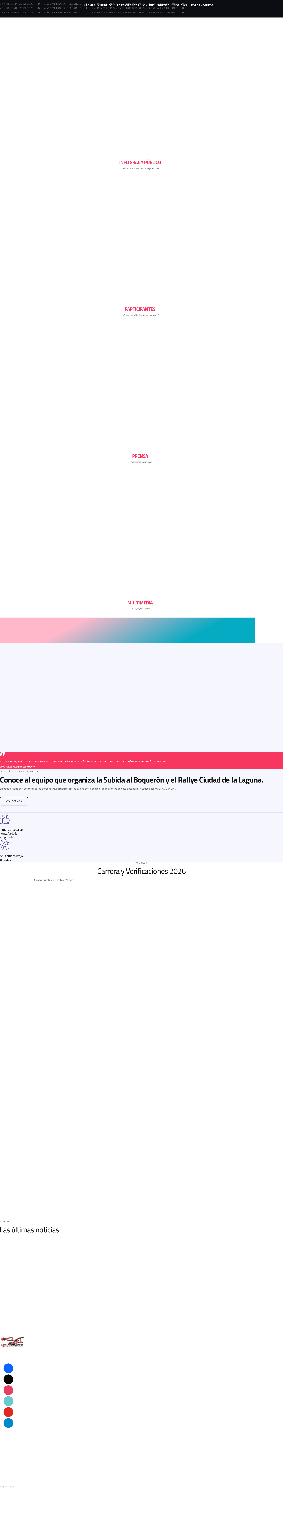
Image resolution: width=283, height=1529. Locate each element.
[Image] (141, 665)
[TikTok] (8, 1401)
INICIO (74, 5)
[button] (280, 1513)
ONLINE (148, 5)
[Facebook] (8, 1368)
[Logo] (141, 1341)
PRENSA (163, 5)
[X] (8, 1379)
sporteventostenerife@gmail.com (20, 1476)
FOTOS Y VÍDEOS (202, 5)
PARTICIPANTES (128, 5)
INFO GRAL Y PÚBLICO (97, 5)
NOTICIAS (180, 5)
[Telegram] (8, 1422)
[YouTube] (8, 1412)
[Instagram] (8, 1390)
